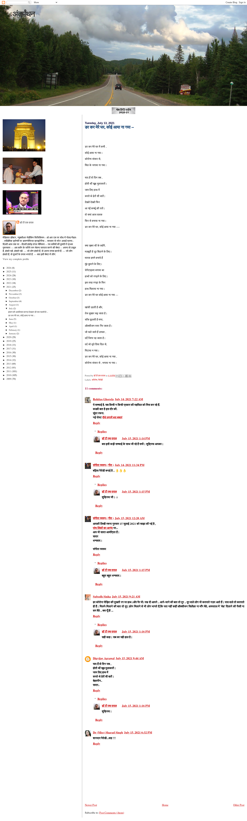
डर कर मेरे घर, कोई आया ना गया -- (21, 315)
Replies (102, 431)
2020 (9, 337)
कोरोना (94, 379)
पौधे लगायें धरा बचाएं (112, 417)
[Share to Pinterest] (130, 376)
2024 (9, 275)
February (13, 329)
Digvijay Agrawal (104, 658)
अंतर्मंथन (23, 13)
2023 (9, 279)
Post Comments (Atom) (111, 812)
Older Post (238, 805)
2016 (9, 352)
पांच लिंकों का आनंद (103, 528)
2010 (9, 375)
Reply (96, 423)
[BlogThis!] (120, 376)
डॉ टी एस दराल (109, 438)
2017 (9, 348)
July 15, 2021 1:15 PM (136, 491)
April (11, 326)
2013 (9, 363)
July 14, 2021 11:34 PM (129, 465)
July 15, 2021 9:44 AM (130, 658)
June (11, 318)
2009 (9, 378)
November (14, 293)
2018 (9, 344)
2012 (9, 367)
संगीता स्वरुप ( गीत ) (103, 465)
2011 (9, 371)
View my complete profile (16, 259)
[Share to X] (123, 376)
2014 (9, 360)
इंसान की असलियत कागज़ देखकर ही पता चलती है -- (28, 311)
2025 (9, 271)
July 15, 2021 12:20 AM (130, 518)
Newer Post (91, 805)
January (12, 333)
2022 (9, 282)
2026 (9, 267)
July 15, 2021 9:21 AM (126, 596)
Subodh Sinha (102, 596)
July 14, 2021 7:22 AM (129, 399)
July (11, 308)
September (14, 301)
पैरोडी (100, 379)
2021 (9, 286)
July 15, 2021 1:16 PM (136, 631)
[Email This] (117, 376)
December (14, 290)
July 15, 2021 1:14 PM (136, 438)
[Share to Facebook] (126, 376)
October (13, 297)
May (11, 322)
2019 (9, 341)
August (12, 304)
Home (165, 805)
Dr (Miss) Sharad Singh (108, 732)
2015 (9, 356)
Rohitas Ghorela (103, 399)
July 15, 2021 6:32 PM (138, 732)
